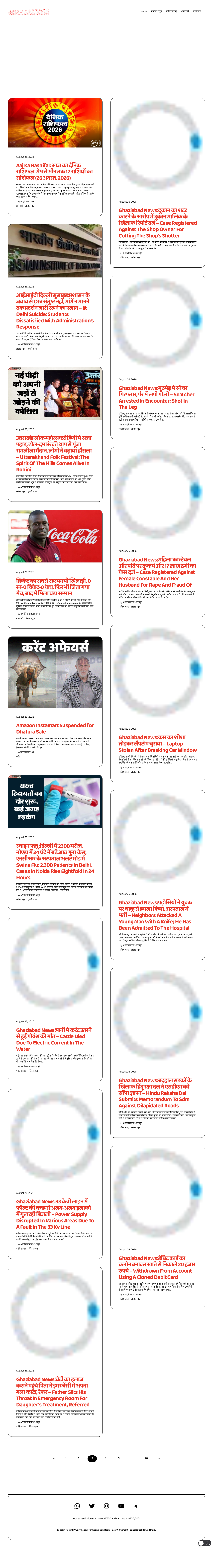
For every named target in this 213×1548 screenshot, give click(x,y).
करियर (19, 757)
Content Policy (64, 1530)
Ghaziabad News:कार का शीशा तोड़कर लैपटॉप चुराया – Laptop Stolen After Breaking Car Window (158, 743)
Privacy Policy (80, 1530)
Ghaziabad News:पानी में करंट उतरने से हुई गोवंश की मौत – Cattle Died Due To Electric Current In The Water (53, 1039)
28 (146, 1458)
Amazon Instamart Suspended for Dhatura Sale (55, 728)
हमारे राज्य (32, 349)
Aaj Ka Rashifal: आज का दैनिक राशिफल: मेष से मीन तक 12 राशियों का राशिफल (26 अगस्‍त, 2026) (54, 172)
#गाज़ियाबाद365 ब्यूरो (30, 344)
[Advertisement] (106, 49)
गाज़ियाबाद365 (27, 202)
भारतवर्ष (19, 618)
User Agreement (120, 1530)
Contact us (135, 1530)
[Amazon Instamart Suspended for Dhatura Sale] (55, 672)
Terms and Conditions (99, 1530)
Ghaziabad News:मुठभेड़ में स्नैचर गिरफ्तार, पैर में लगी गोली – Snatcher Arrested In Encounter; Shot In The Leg (157, 397)
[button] (204, 1543)
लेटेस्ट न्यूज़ (29, 206)
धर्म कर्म (19, 206)
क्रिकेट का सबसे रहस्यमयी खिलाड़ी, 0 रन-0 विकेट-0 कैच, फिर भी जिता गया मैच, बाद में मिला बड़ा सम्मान (53, 587)
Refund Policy (149, 1530)
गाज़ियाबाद (21, 1071)
